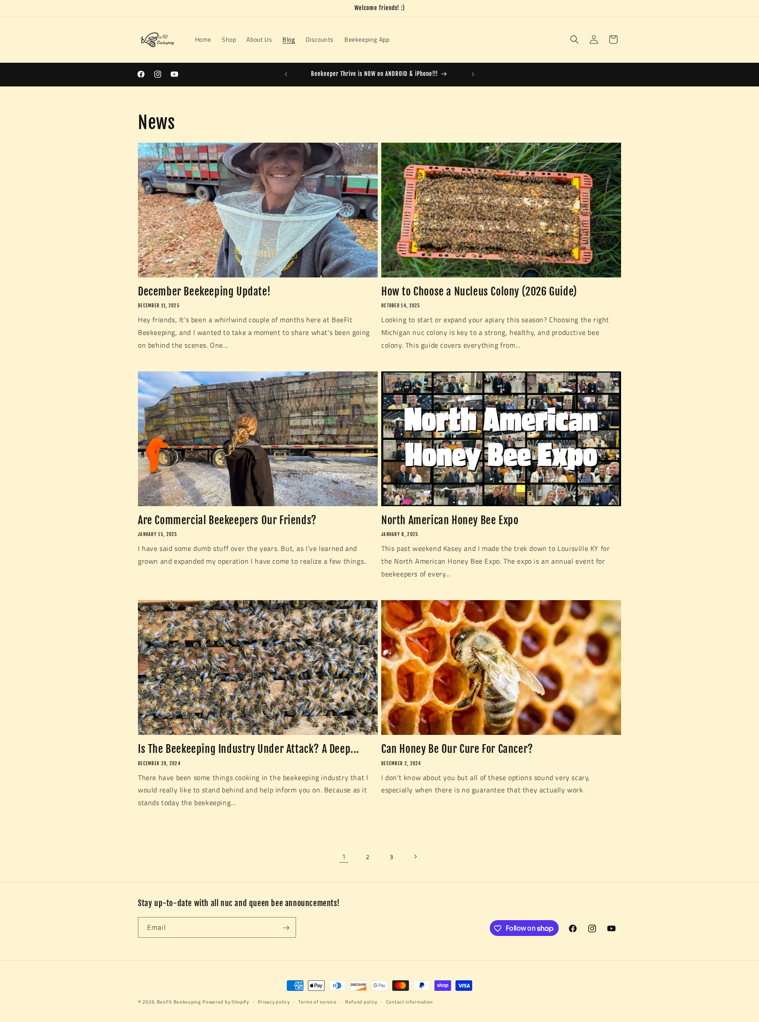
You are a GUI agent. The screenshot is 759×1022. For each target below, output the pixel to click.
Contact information (409, 1001)
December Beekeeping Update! (204, 291)
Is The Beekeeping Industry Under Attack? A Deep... (248, 749)
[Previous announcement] (286, 74)
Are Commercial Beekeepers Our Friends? (227, 520)
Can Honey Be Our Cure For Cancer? (457, 749)
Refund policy (361, 1001)
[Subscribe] (286, 928)
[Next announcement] (473, 74)
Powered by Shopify (225, 1001)
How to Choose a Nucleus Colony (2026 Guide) (479, 291)
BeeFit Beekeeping (179, 1001)
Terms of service (317, 1001)
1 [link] (344, 856)
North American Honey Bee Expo (449, 520)
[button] (574, 39)
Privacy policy (274, 1001)
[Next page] (415, 856)
